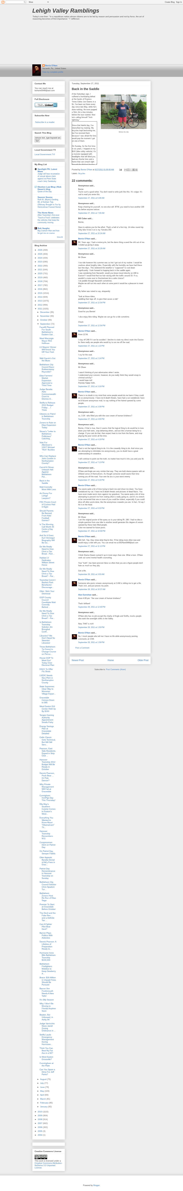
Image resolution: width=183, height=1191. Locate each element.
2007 (40, 1123)
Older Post (143, 660)
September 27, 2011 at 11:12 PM (91, 546)
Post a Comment (82, 648)
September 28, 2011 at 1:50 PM (91, 627)
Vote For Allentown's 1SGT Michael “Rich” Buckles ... (47, 447)
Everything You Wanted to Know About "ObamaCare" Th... (47, 822)
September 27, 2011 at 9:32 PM (91, 508)
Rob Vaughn (44, 228)
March (43, 1099)
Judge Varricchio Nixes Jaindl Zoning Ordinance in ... (48, 1027)
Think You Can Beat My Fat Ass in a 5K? (46, 1050)
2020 (40, 273)
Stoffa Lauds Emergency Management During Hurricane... (47, 1039)
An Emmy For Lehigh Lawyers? (46, 495)
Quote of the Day (45, 191)
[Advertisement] (91, 43)
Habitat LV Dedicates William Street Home (47, 561)
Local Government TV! (45, 154)
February (44, 1103)
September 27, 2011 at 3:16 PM (91, 386)
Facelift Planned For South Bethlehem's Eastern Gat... (47, 330)
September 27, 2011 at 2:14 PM (91, 358)
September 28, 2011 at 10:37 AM (91, 589)
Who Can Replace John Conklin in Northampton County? (48, 459)
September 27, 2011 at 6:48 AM (91, 198)
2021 (40, 269)
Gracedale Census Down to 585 (47, 700)
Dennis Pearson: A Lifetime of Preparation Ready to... (48, 945)
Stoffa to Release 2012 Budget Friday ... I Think (47, 406)
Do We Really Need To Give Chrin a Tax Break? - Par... (47, 572)
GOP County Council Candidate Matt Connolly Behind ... (48, 602)
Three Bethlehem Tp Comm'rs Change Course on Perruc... (48, 650)
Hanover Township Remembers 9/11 (46, 834)
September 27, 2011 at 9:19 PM (91, 480)
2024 (40, 258)
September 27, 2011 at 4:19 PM (91, 439)
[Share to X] (131, 169)
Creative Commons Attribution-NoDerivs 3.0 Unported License (48, 1165)
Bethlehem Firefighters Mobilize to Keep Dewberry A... (48, 969)
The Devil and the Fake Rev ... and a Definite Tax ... (48, 916)
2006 (40, 1127)
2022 (40, 266)
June (42, 1087)
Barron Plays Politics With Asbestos (46, 935)
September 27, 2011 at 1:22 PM (91, 346)
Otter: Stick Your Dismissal (47, 592)
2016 (40, 289)
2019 (40, 277)
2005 (40, 1131)
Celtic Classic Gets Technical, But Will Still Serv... (48, 741)
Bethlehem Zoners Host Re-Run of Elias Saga (48, 897)
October (44, 320)
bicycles (81, 173)
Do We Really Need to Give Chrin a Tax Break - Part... (47, 550)
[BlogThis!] (128, 169)
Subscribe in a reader (45, 122)
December (45, 312)
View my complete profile (52, 72)
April (42, 1095)
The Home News (45, 213)
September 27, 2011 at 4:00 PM (91, 419)
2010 (40, 1111)
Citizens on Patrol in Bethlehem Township (47, 416)
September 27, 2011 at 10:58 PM (91, 531)
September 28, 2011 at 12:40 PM (91, 607)
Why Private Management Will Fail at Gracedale (47, 788)
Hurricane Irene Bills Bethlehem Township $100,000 (48, 956)
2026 (40, 250)
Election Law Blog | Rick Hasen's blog (49, 188)
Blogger (96, 1185)
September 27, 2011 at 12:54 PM (91, 303)
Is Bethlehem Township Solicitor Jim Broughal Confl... (46, 627)
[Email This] (125, 169)
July (42, 1083)
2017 (40, 285)
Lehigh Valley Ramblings (65, 10)
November (45, 316)
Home (111, 660)
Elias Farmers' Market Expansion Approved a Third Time (46, 380)
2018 (40, 281)
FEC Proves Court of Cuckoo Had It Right (48, 504)
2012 (40, 305)
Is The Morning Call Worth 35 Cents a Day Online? (47, 528)
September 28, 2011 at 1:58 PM (91, 642)
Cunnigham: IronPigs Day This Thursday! (47, 797)
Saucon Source (45, 197)
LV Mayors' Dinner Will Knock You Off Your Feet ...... (48, 350)
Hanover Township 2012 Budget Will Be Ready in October (47, 764)
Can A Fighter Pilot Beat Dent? (46, 926)
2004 (40, 1135)
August (43, 1079)
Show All (60, 237)
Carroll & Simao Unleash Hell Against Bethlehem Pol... (47, 472)
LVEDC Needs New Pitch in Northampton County (47, 679)
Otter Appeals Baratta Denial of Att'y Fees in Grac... (47, 861)
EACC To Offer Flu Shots (46, 670)
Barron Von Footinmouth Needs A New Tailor (47, 992)
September (45, 324)
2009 (40, 1115)
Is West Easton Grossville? (46, 1058)
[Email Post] (120, 170)
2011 (40, 309)
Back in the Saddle (45, 481)
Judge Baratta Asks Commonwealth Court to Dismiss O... (48, 394)
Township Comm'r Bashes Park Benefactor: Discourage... (48, 583)
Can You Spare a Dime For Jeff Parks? (47, 1071)
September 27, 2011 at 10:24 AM (91, 233)
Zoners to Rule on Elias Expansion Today (48, 425)
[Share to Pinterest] (136, 169)
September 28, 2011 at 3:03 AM (91, 574)
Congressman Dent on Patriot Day (47, 844)
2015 (40, 293)
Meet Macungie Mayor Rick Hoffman (47, 340)
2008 (40, 1119)
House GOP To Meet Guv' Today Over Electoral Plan (47, 661)
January (44, 1106)
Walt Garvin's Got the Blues (47, 359)
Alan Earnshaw (85, 595)
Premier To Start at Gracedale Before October (48, 906)
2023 (40, 262)
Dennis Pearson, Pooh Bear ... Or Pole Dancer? (47, 776)
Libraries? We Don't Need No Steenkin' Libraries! (47, 639)
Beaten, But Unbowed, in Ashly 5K (46, 1017)
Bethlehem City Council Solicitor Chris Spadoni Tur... (48, 885)
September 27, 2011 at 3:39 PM (91, 407)
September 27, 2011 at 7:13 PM (91, 462)
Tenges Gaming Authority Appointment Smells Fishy (47, 718)
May (42, 1091)
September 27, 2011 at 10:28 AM (91, 248)
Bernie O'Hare (51, 65)
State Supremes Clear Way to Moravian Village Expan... (48, 690)
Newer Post (78, 660)
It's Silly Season (47, 1000)
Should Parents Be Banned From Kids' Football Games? (46, 515)
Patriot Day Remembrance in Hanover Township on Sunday (47, 873)
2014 (40, 297)
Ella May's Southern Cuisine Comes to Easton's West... (47, 809)
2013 (40, 301)
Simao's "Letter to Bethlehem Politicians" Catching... (48, 435)
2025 (40, 254)
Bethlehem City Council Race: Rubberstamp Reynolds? (47, 368)
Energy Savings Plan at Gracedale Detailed (47, 730)
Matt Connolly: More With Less (48, 488)
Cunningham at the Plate (46, 1064)
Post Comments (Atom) (116, 669)
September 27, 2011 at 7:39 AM (91, 213)
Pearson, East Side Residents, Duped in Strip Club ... (48, 752)
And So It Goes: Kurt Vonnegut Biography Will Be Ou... (47, 539)
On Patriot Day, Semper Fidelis (47, 852)
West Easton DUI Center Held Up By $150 (48, 708)
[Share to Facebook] (133, 169)
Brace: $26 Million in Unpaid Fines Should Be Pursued (48, 981)
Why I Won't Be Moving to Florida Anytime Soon (48, 1007)
